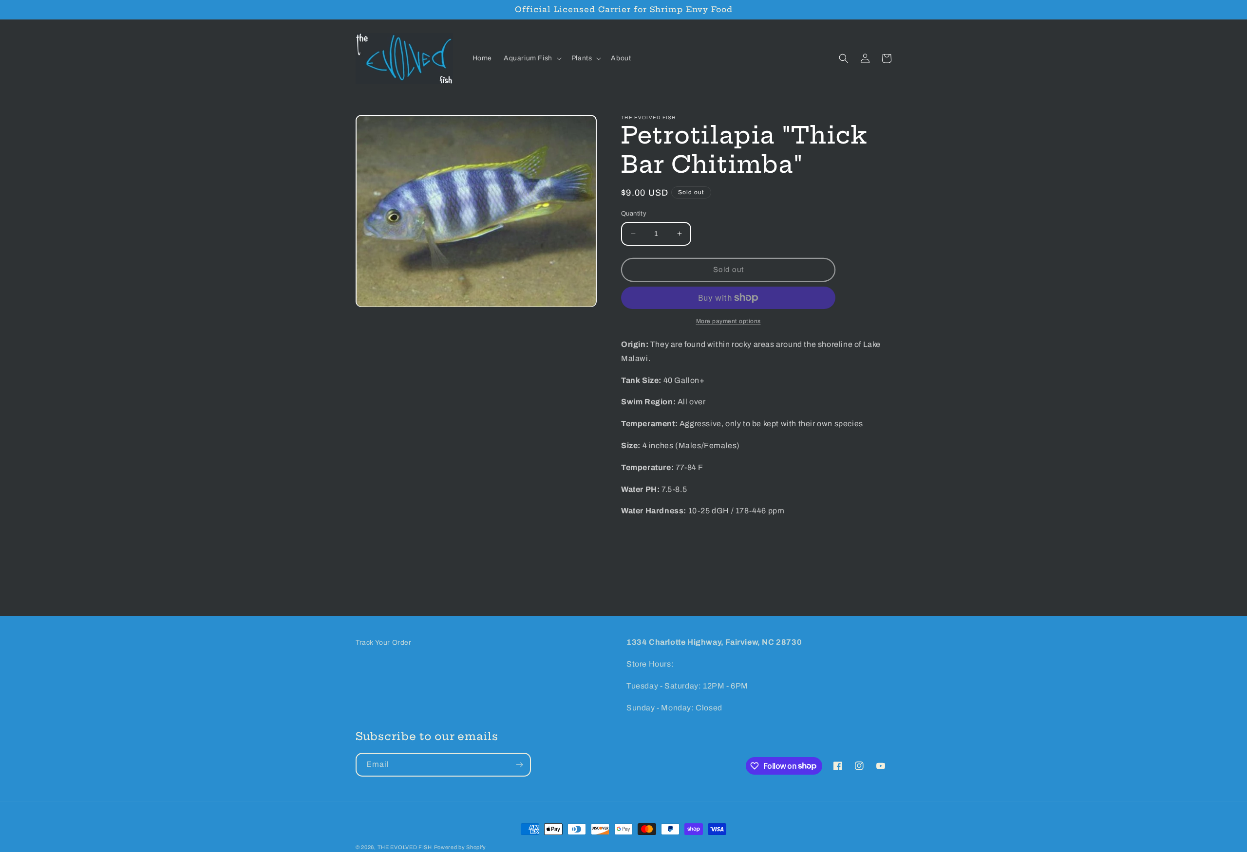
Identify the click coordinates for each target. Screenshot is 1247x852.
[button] (532, 58)
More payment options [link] (728, 321)
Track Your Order (384, 642)
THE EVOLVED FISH (405, 847)
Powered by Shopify (460, 847)
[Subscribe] (519, 765)
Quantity (633, 213)
